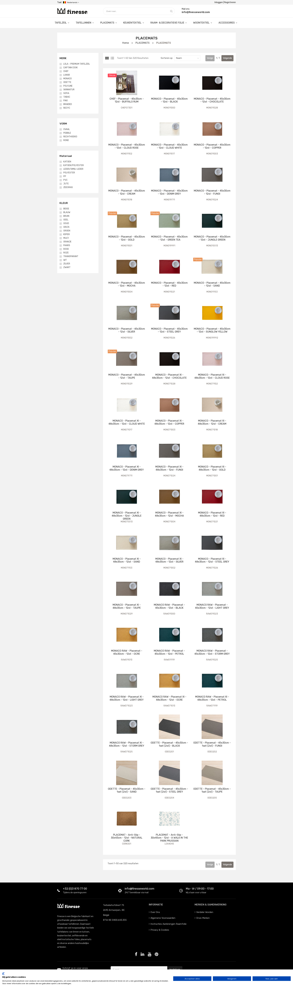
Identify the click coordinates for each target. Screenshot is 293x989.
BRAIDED (67, 104)
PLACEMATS (107, 22)
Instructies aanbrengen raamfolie (168, 924)
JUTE (66, 184)
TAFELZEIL (61, 22)
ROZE (66, 253)
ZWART (67, 267)
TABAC (66, 97)
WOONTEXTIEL (201, 22)
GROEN (66, 231)
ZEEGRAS (68, 187)
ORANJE (67, 242)
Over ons (155, 912)
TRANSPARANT (70, 256)
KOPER (66, 234)
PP (64, 176)
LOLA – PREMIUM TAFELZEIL (76, 64)
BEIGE (66, 209)
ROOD (66, 249)
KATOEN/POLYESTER (73, 165)
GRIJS (66, 227)
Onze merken (203, 918)
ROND (66, 140)
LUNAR (66, 75)
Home (125, 42)
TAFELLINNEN (84, 22)
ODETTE (67, 82)
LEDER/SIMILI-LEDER (73, 169)
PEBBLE (67, 133)
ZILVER (66, 264)
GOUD (66, 223)
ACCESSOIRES (227, 22)
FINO (65, 101)
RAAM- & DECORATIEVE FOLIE (167, 22)
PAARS (66, 245)
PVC (65, 180)
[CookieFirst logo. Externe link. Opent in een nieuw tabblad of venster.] (3, 973)
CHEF (66, 71)
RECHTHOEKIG (70, 137)
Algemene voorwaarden (162, 918)
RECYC (66, 108)
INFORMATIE (156, 904)
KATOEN (67, 162)
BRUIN (66, 216)
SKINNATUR (68, 90)
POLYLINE (67, 86)
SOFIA (66, 93)
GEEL (65, 220)
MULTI (66, 238)
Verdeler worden (204, 912)
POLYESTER (69, 173)
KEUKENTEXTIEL (132, 22)
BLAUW (66, 212)
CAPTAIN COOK (70, 68)
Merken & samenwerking (210, 904)
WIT (65, 260)
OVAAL (66, 129)
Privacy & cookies (159, 930)
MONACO (67, 79)
